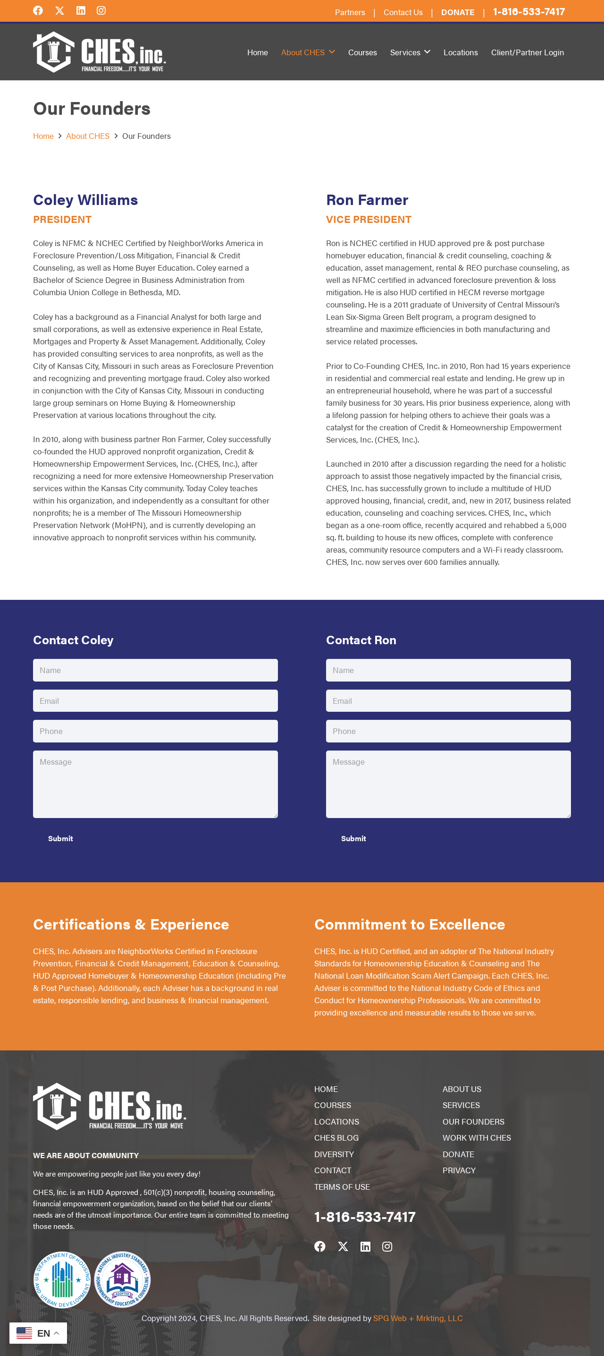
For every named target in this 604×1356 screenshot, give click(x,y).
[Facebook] (44, 10)
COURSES (332, 1104)
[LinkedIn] (86, 10)
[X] (65, 10)
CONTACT (332, 1170)
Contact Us (403, 11)
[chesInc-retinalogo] (99, 52)
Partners (350, 11)
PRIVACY (459, 1170)
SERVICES (461, 1104)
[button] (332, 52)
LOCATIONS (336, 1121)
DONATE (458, 1154)
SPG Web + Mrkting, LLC (418, 1317)
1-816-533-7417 (529, 10)
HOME (326, 1088)
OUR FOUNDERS (473, 1121)
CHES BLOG (336, 1137)
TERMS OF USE (342, 1186)
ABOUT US (462, 1088)
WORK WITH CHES (477, 1137)
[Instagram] (107, 10)
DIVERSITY (334, 1154)
